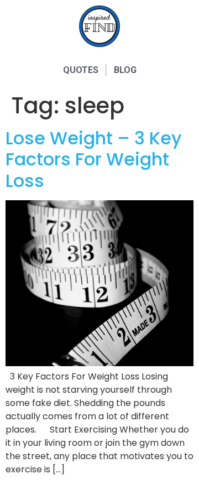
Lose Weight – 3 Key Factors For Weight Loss (94, 159)
